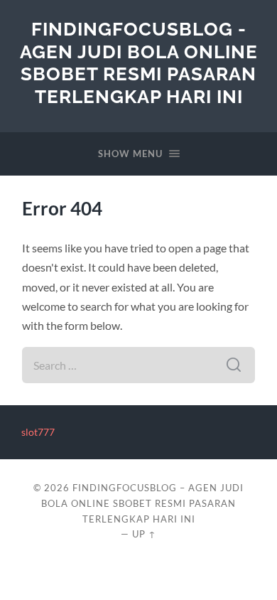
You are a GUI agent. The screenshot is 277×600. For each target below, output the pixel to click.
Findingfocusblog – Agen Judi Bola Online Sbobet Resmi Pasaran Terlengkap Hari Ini (142, 503)
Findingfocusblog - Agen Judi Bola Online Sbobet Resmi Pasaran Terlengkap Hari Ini (139, 62)
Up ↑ (144, 534)
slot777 (38, 432)
